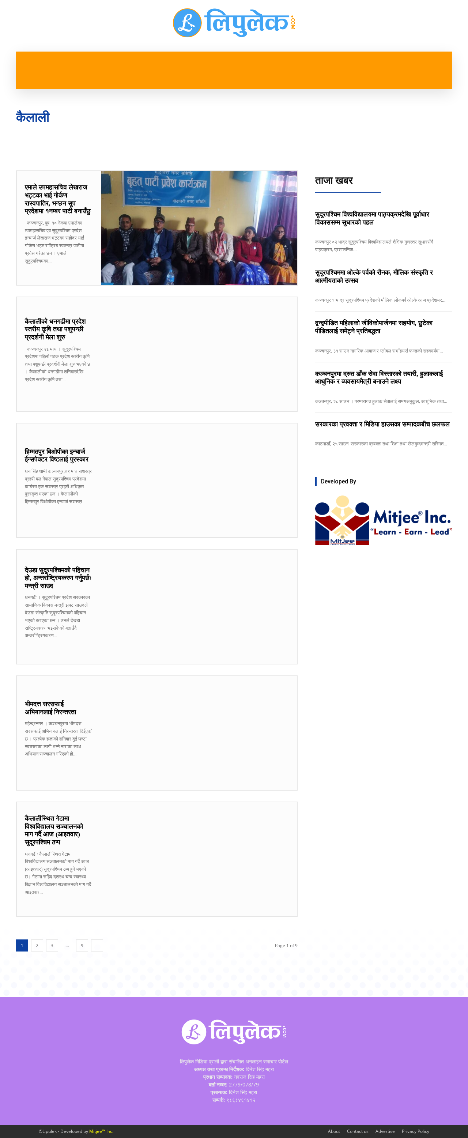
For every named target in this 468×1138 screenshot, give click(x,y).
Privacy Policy (415, 1131)
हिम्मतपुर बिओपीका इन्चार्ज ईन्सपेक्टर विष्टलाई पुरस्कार (56, 455)
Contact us (358, 1131)
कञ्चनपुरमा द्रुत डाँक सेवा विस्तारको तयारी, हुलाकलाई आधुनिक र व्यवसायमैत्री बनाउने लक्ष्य (379, 377)
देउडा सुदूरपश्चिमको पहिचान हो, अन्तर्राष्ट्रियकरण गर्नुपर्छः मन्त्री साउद (58, 577)
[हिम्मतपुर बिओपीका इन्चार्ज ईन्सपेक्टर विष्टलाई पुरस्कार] (199, 480)
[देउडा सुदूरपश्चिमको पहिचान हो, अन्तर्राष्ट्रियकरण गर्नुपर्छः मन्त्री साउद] (199, 606)
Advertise (385, 1131)
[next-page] (97, 945)
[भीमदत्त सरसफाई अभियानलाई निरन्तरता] (199, 733)
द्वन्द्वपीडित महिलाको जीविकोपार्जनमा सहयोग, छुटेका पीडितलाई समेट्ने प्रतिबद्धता (374, 327)
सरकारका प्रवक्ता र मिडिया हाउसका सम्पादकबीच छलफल (382, 424)
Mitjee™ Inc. (101, 1131)
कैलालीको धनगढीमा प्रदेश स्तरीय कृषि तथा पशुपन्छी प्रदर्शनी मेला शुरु (55, 329)
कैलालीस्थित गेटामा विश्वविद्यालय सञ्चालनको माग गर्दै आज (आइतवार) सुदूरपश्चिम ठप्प (54, 830)
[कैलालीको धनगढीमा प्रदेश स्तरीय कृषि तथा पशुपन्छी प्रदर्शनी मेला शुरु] (199, 354)
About (334, 1131)
